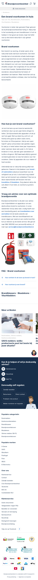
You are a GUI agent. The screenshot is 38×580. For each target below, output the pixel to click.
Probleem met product (10, 399)
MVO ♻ (4, 489)
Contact (4, 477)
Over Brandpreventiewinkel (11, 483)
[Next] (35, 323)
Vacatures (5, 486)
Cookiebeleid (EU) (7, 492)
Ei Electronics (6, 464)
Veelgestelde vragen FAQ (10, 505)
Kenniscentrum (6, 515)
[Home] (16, 3)
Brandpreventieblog (8, 524)
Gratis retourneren (20, 8)
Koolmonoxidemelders (9, 421)
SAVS (3, 449)
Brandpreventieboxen (9, 427)
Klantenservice (11, 369)
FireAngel (5, 455)
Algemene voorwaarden (25, 577)
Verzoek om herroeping (9, 511)
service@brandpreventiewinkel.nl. (21, 227)
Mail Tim (9, 379)
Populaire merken (9, 442)
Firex (3, 458)
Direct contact (20, 394)
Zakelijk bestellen (9, 389)
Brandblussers (9, 293)
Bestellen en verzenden (9, 508)
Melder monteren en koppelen (13, 403)
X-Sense (4, 446)
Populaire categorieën (10, 414)
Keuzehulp (9, 374)
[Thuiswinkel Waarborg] (8, 539)
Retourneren (7, 394)
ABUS (3, 461)
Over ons (5, 470)
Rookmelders (6, 418)
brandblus (5, 182)
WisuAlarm (5, 452)
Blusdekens (6, 12)
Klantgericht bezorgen (9, 521)
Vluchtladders (9, 295)
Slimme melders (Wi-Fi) (9, 433)
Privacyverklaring (11, 577)
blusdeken (15, 182)
